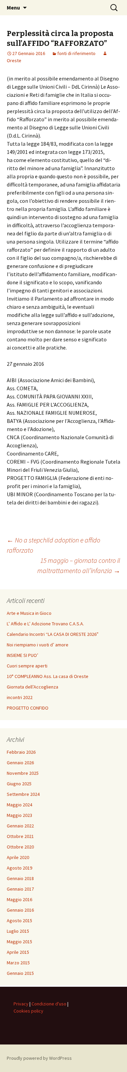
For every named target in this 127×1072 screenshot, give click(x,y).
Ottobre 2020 (20, 847)
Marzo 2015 (18, 963)
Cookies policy (28, 1011)
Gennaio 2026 (20, 763)
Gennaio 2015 (20, 973)
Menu (13, 7)
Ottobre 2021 (20, 836)
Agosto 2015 (19, 920)
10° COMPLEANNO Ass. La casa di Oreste (47, 676)
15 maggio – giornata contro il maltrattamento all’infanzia (78, 565)
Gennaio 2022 (20, 826)
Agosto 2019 (19, 868)
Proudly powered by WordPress (39, 1058)
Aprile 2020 (18, 857)
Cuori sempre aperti (27, 666)
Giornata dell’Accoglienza (32, 687)
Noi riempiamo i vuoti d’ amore (37, 645)
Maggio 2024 (19, 805)
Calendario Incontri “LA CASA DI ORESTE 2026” (53, 634)
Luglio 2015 (18, 931)
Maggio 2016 (19, 899)
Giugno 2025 (19, 784)
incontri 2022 (20, 697)
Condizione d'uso (48, 1004)
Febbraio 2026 (21, 752)
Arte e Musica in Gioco (29, 613)
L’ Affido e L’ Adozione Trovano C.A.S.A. (45, 624)
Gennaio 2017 (20, 889)
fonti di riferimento (76, 53)
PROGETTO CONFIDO (27, 708)
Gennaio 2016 (20, 910)
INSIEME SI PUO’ (22, 655)
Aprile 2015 (18, 952)
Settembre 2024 (23, 794)
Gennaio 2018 (20, 878)
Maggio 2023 (19, 815)
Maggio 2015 (19, 942)
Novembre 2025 (23, 773)
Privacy (21, 1004)
